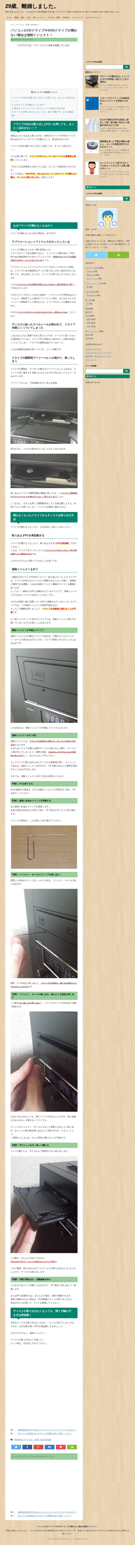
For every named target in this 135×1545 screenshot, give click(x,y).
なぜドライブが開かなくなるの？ (29, 105)
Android (90, 271)
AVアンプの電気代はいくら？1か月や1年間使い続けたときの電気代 (114, 79)
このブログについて (93, 18)
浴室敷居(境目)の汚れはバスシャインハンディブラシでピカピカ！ (47, 1430)
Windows (66, 17)
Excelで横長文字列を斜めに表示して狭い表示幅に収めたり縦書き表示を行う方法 (114, 122)
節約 (22, 18)
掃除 (88, 319)
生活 (28, 18)
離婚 (16, 18)
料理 (88, 323)
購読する (92, 187)
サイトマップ (77, 18)
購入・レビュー (39, 18)
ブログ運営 (90, 292)
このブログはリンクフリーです (98, 353)
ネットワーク (92, 278)
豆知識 (48, 1440)
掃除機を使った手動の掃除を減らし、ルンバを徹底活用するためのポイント (114, 144)
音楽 (87, 338)
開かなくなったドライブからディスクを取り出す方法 (38, 108)
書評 (87, 312)
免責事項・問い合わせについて (98, 356)
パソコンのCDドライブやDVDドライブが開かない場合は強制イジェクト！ (67, 1526)
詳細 (106, 247)
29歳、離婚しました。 (32, 6)
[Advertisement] (44, 67)
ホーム (9, 18)
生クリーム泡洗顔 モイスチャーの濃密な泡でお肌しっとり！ (45, 1433)
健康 (87, 309)
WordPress (91, 295)
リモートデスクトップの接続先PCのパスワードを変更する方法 (114, 101)
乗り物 (88, 300)
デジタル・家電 (54, 18)
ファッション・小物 (93, 283)
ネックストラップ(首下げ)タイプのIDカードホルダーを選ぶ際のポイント (114, 166)
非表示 (54, 92)
